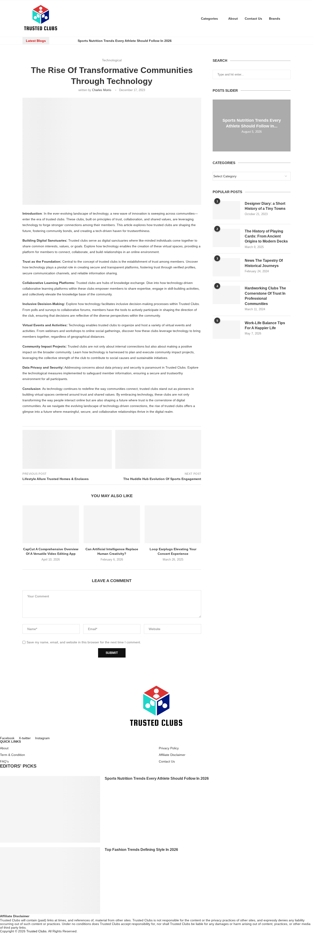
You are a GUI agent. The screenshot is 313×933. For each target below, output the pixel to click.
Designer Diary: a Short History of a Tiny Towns (265, 206)
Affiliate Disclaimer (172, 754)
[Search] (288, 18)
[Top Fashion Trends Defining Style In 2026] (50, 880)
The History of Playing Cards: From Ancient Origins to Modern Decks (266, 236)
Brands (274, 18)
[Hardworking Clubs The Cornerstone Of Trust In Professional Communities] (226, 295)
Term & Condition (12, 754)
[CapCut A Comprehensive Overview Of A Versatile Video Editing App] (50, 524)
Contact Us (253, 18)
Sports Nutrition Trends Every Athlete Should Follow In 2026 (125, 41)
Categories (209, 18)
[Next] (70, 40)
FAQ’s (4, 761)
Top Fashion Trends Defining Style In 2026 (141, 850)
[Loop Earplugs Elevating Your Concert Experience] (173, 524)
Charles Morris (101, 90)
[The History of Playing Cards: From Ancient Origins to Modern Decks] (226, 238)
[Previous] (57, 40)
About (233, 18)
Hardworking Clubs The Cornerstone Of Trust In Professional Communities (265, 295)
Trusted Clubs (36, 931)
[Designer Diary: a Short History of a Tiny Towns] (226, 210)
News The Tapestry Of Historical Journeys (264, 263)
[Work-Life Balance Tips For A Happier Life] (226, 330)
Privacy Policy (169, 748)
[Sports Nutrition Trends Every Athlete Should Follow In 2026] (50, 809)
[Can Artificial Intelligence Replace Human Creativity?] (112, 524)
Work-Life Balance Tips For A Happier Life (265, 325)
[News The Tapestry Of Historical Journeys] (226, 267)
